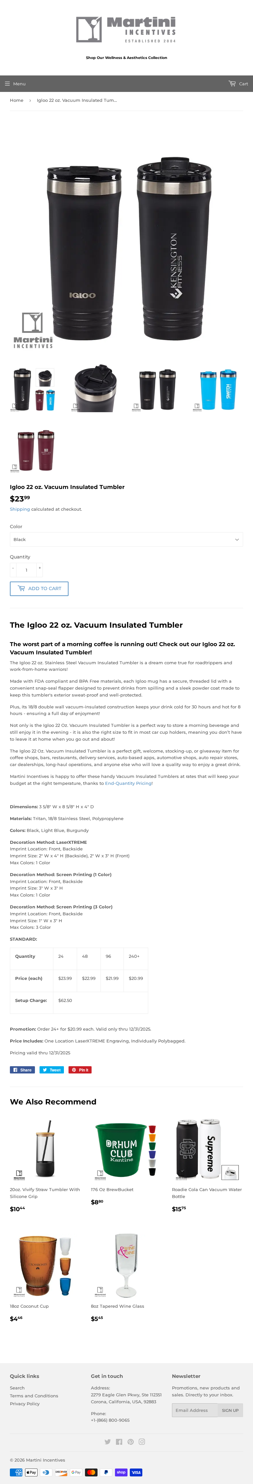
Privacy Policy (25, 1403)
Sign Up (230, 1410)
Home (16, 100)
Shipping (20, 509)
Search (17, 1387)
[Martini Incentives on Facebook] (119, 1442)
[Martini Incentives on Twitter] (107, 1442)
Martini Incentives (45, 1460)
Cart (243, 83)
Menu (19, 83)
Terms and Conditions (34, 1395)
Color (16, 526)
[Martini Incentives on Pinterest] (130, 1442)
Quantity (20, 557)
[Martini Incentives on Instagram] (142, 1442)
